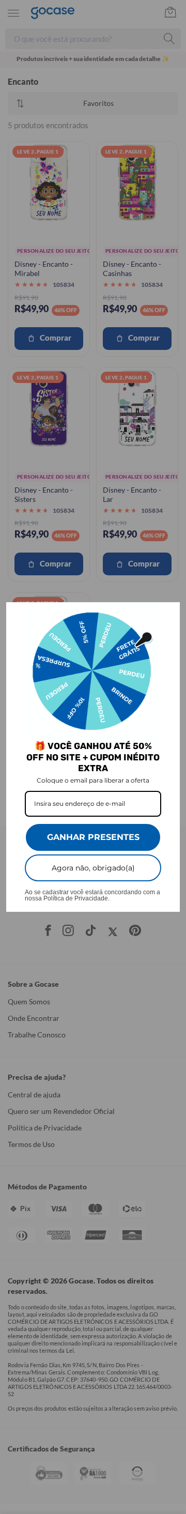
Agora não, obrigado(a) (93, 868)
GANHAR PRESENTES (93, 837)
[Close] (167, 614)
